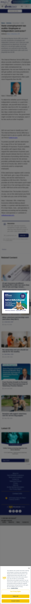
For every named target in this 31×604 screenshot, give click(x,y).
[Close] (29, 568)
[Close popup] (27, 293)
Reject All (15, 596)
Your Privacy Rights (15, 591)
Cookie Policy (14, 588)
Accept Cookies (15, 601)
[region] (15, 585)
